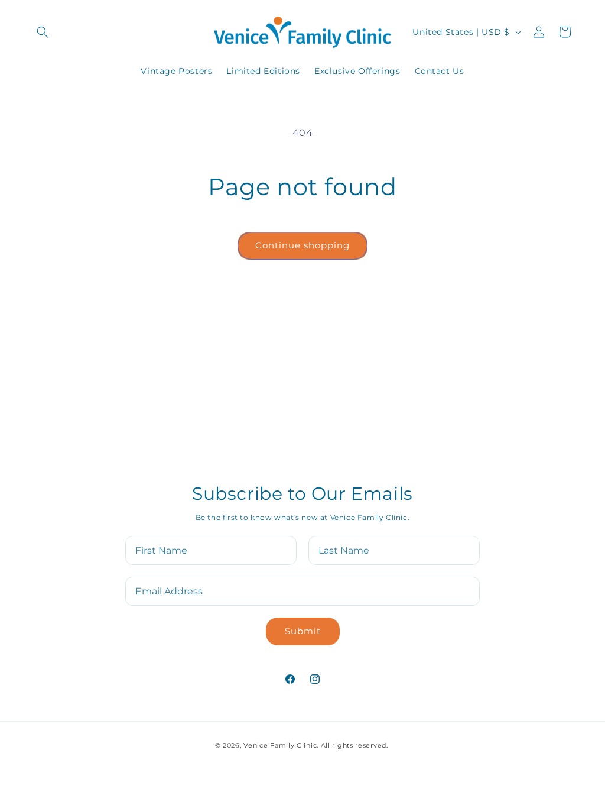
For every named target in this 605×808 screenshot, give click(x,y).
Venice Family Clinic (280, 745)
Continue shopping (302, 245)
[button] (43, 32)
